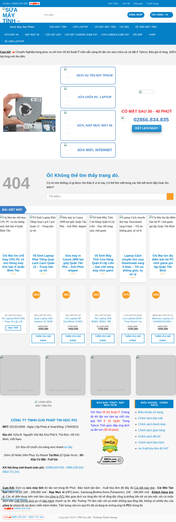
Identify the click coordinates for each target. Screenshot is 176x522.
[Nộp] (73, 15)
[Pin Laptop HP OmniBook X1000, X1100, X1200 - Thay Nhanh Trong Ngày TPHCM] (73, 299)
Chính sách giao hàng (151, 430)
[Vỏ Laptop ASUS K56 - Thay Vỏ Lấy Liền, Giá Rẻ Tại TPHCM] (13, 299)
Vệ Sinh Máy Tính (146, 27)
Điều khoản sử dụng (150, 412)
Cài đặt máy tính (144, 487)
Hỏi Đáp (138, 34)
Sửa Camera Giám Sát (115, 34)
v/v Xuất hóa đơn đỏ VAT (153, 448)
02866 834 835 (22, 508)
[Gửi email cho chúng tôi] (168, 3)
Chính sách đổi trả (149, 436)
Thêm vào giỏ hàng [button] (43, 338)
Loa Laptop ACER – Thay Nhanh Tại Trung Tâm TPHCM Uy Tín (133, 320)
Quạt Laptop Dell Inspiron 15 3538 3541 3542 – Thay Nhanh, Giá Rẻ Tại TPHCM (43, 320)
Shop (152, 34)
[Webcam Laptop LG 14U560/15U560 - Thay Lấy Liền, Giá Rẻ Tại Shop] (163, 299)
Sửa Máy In (11, 34)
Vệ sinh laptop (14, 41)
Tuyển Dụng (152, 3)
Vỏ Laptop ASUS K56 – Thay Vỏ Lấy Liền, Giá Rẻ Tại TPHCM (13, 320)
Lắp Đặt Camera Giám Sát (81, 34)
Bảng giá (138, 3)
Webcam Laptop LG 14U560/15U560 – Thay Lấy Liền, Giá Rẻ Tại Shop (163, 320)
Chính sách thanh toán (152, 424)
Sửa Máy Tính (57, 27)
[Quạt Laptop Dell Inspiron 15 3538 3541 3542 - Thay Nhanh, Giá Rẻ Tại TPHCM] (43, 299)
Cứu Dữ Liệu (53, 34)
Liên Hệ (126, 3)
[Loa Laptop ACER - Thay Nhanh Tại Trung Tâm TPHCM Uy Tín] (133, 299)
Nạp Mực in (56, 492)
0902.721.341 (11, 471)
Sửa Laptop (80, 27)
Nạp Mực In (32, 34)
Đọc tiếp (13, 328)
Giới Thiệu (113, 3)
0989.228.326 (74, 467)
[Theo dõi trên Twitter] (165, 3)
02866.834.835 (55, 467)
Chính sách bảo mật (150, 418)
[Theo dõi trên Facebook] (162, 3)
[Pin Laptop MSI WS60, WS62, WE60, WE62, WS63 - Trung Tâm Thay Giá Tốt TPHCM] (103, 299)
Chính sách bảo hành (151, 442)
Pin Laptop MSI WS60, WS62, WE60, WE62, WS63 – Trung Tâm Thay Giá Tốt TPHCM (102, 320)
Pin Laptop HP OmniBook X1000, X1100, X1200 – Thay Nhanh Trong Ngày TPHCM (73, 320)
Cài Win (124, 27)
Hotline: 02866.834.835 (15, 3)
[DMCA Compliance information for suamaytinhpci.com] (110, 460)
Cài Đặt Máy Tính (105, 27)
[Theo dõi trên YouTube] (172, 3)
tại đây (68, 447)
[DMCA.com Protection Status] (110, 444)
